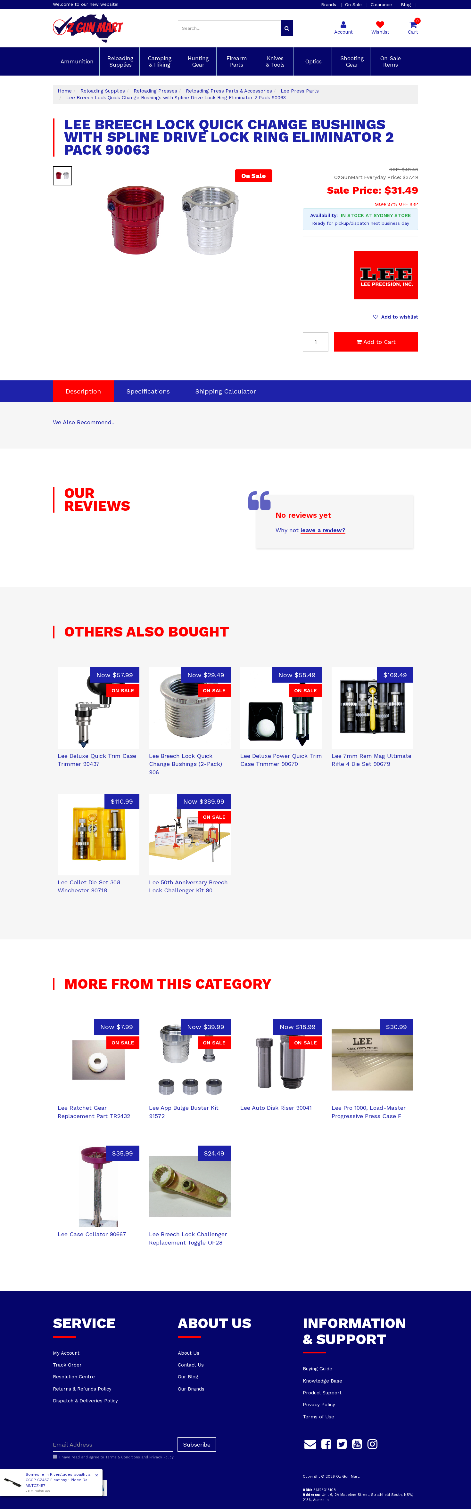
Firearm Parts (236, 61)
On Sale (354, 4)
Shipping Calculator (225, 391)
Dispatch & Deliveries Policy (85, 1401)
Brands (329, 4)
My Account (66, 1353)
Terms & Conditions (122, 1457)
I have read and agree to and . (116, 1457)
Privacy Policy (319, 1405)
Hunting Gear (197, 61)
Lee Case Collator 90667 (92, 1234)
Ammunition (76, 61)
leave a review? (323, 530)
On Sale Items (389, 61)
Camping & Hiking (159, 61)
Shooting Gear (351, 61)
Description (83, 391)
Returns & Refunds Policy (82, 1389)
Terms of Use (318, 1417)
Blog (406, 4)
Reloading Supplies (119, 61)
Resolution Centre (74, 1377)
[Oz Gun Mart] (88, 28)
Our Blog (188, 1377)
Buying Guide (317, 1369)
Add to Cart (379, 341)
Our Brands (191, 1389)
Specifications (148, 391)
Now (114, 675)
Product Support (322, 1393)
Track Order (67, 1365)
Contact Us (191, 1365)
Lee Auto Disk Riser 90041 (276, 1107)
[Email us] (310, 1443)
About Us (188, 1353)
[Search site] (287, 28)
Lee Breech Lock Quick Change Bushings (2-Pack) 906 (185, 763)
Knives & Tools (274, 61)
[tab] (83, 391)
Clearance (382, 4)
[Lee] (386, 275)
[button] (395, 317)
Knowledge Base (322, 1381)
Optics (312, 61)
